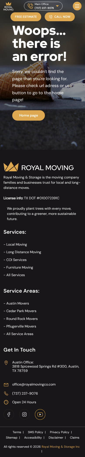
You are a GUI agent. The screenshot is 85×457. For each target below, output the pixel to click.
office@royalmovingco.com (34, 384)
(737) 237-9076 (44, 8)
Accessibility (34, 437)
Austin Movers (17, 303)
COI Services (16, 260)
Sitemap (13, 437)
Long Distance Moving (23, 252)
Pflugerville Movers (21, 326)
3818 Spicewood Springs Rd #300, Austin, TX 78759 (45, 368)
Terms (18, 432)
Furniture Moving (19, 267)
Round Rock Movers (22, 318)
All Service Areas (19, 334)
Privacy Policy (61, 432)
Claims (74, 437)
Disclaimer (57, 437)
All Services (15, 275)
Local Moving (16, 244)
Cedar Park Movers (21, 311)
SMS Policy (37, 432)
